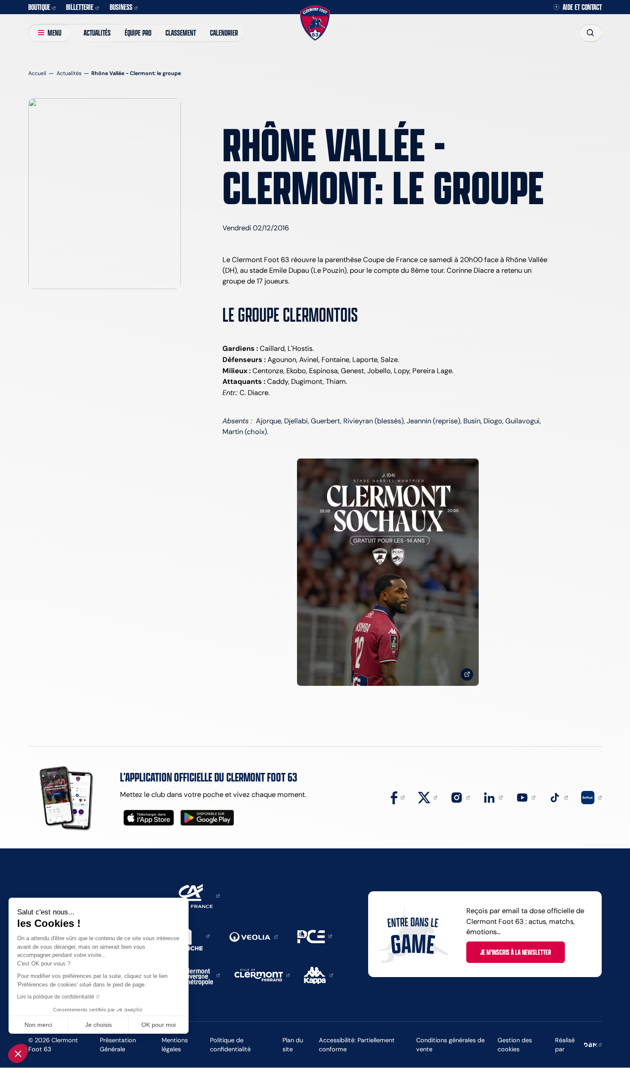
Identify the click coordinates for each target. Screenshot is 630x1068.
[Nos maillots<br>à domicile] (388, 572)
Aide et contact (582, 7)
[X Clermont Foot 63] (427, 797)
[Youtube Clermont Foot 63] (525, 797)
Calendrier (224, 32)
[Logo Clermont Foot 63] (315, 23)
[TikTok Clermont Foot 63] (558, 797)
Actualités (97, 32)
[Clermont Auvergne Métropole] (200, 974)
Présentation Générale (118, 1044)
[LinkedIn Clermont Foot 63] (492, 797)
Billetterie (79, 7)
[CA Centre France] (193, 895)
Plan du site (292, 1044)
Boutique (39, 7)
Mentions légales (175, 1044)
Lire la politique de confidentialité (55, 997)
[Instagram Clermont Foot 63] (460, 797)
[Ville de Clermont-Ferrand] (262, 974)
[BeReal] (591, 797)
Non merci (38, 1024)
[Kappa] (318, 974)
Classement (180, 32)
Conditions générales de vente (450, 1044)
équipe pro (138, 32)
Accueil (37, 73)
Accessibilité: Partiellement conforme (357, 1044)
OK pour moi (158, 1024)
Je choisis (98, 1024)
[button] (18, 1053)
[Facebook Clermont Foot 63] (397, 797)
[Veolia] (253, 936)
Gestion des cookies (515, 1044)
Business (121, 7)
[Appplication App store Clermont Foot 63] (148, 818)
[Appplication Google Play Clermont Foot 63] (207, 818)
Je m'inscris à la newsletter (515, 952)
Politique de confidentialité (230, 1044)
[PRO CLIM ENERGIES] (314, 935)
